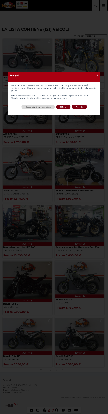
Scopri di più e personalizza (38, 107)
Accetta (79, 107)
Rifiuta (63, 107)
